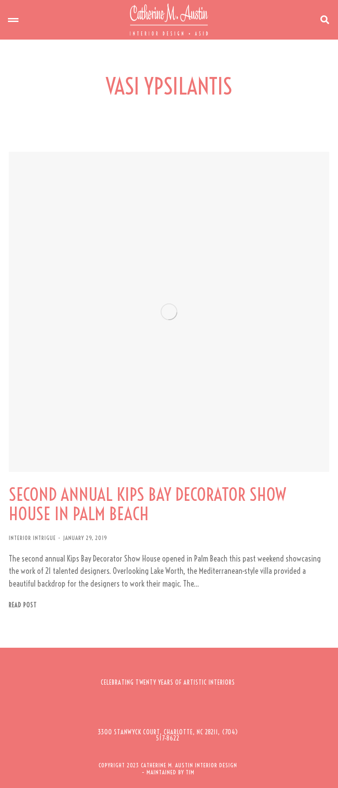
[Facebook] (131, 709)
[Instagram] (156, 709)
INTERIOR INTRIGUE (32, 537)
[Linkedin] (204, 709)
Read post (23, 605)
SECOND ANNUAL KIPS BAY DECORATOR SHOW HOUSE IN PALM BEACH (147, 504)
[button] (13, 20)
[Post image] (169, 312)
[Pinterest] (180, 709)
